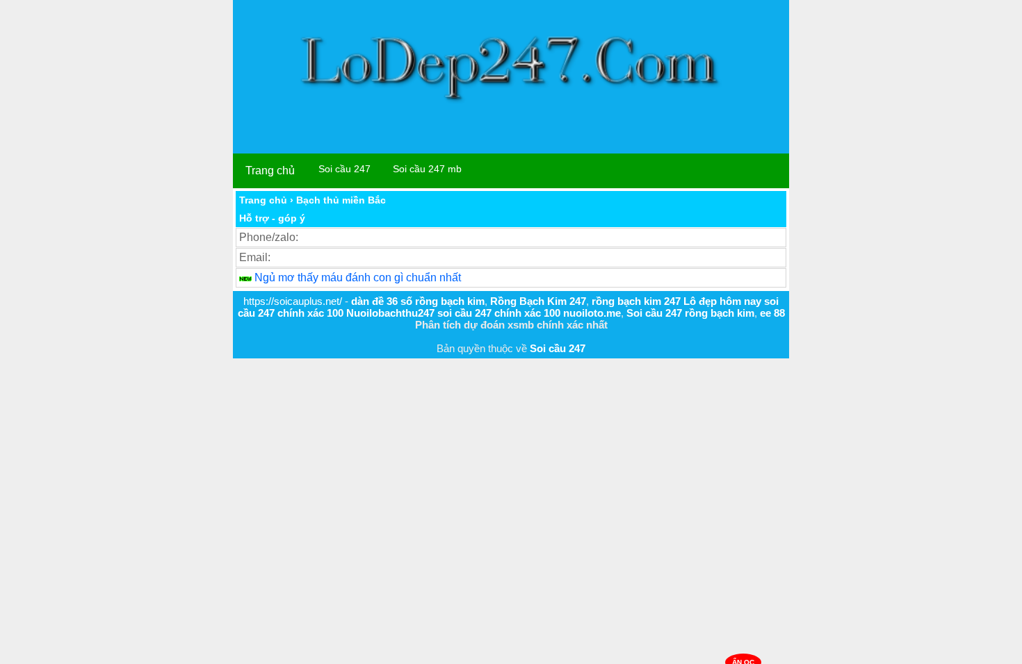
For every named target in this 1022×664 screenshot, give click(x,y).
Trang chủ (270, 170)
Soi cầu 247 (344, 168)
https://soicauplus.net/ (292, 301)
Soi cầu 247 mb (427, 168)
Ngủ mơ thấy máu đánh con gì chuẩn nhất (357, 277)
